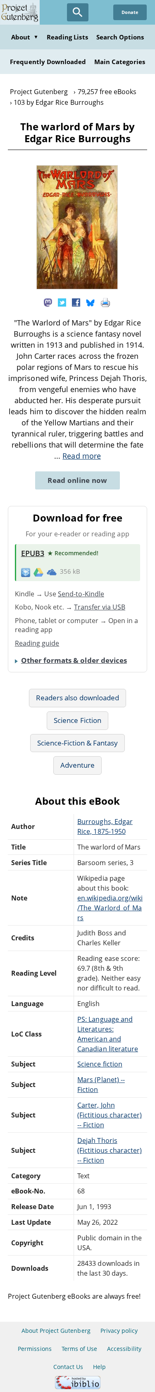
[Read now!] (77, 286)
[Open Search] (77, 12)
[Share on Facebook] (76, 302)
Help (99, 1367)
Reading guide (37, 643)
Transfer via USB (99, 607)
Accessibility (124, 1349)
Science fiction (99, 1064)
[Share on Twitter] (62, 302)
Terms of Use (79, 1349)
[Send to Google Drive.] (38, 572)
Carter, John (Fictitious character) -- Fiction (109, 1115)
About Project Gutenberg (56, 1330)
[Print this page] (105, 302)
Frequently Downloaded (48, 62)
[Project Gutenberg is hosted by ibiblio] (77, 1387)
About (24, 37)
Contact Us (68, 1367)
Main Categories (119, 62)
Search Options (120, 37)
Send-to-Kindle (81, 593)
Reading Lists (67, 37)
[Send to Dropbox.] (25, 572)
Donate (130, 12)
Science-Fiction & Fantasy (77, 743)
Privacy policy (119, 1330)
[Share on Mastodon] (48, 302)
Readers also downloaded (77, 697)
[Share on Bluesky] (90, 302)
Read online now (77, 480)
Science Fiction (77, 720)
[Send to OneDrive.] (52, 571)
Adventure (77, 765)
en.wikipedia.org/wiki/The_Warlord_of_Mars (110, 907)
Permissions (34, 1349)
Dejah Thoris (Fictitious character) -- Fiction (109, 1150)
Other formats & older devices (74, 660)
